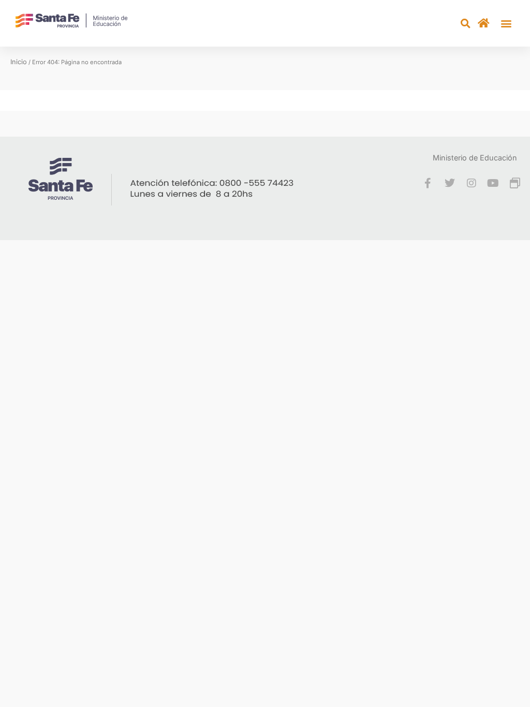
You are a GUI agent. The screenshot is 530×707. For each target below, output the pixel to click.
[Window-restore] (515, 183)
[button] (505, 23)
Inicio (18, 62)
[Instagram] (471, 183)
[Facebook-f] (428, 183)
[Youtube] (493, 183)
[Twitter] (450, 183)
